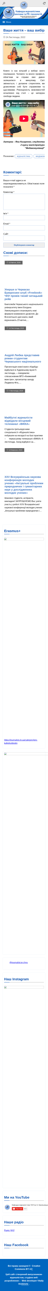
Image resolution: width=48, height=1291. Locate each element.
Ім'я (5, 213)
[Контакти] (44, 3)
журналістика (23, 156)
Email (6, 224)
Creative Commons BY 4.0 (27, 1267)
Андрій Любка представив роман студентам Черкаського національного (23, 358)
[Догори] (24, 9)
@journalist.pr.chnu (18, 962)
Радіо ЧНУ (9, 1230)
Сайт (5, 234)
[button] (8, 22)
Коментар (8, 192)
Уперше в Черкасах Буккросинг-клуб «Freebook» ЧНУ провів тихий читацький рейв (23, 294)
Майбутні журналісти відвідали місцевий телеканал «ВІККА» (18, 420)
